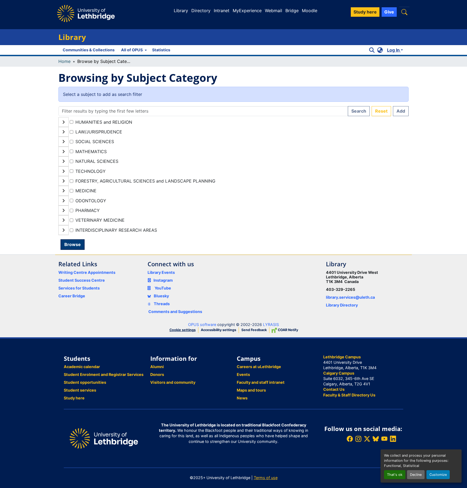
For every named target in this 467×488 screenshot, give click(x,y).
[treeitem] (233, 132)
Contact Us (334, 389)
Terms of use (266, 477)
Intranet (221, 10)
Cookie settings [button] (182, 330)
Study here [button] (365, 12)
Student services (80, 390)
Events (243, 374)
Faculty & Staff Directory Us (349, 395)
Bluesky (161, 296)
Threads (161, 303)
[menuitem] (133, 50)
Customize (438, 475)
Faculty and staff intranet (261, 382)
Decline (416, 475)
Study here (74, 398)
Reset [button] (381, 111)
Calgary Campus (338, 373)
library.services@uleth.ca (350, 297)
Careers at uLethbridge (259, 366)
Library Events (161, 272)
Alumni (157, 366)
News (242, 398)
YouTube (163, 288)
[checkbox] (71, 122)
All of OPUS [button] (132, 50)
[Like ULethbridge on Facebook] (349, 439)
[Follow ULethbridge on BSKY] (375, 439)
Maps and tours (251, 390)
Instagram (163, 280)
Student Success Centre (81, 280)
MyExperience (247, 10)
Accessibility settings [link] (218, 330)
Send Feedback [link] (254, 330)
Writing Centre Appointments (86, 272)
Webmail (273, 10)
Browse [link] (72, 244)
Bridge (292, 10)
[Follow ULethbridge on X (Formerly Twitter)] (367, 439)
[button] (404, 12)
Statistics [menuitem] (161, 50)
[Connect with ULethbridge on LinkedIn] (393, 439)
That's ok (394, 475)
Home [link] (64, 61)
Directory (201, 10)
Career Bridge (71, 296)
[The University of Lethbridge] (104, 438)
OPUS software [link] (202, 324)
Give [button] (389, 12)
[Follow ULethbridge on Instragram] (358, 439)
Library (181, 10)
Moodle (309, 10)
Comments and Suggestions (175, 311)
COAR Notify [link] (287, 330)
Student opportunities (85, 382)
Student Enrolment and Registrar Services (104, 374)
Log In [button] (394, 50)
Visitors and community (172, 382)
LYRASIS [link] (271, 324)
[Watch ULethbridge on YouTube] (384, 439)
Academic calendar (82, 366)
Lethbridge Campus (342, 357)
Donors (157, 374)
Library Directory (342, 305)
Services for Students (79, 288)
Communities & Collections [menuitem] (89, 50)
